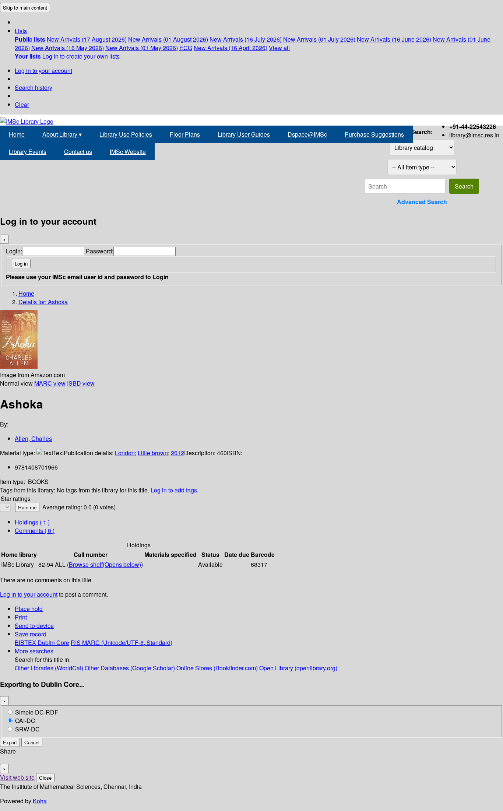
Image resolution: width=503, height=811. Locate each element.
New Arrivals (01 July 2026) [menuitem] (319, 39)
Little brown (153, 453)
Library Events (27, 151)
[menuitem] (30, 39)
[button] (21, 31)
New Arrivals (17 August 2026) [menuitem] (87, 39)
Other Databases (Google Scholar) (130, 668)
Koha (40, 801)
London (125, 453)
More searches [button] (34, 651)
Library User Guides (244, 134)
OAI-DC (25, 720)
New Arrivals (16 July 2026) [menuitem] (246, 39)
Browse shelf (105, 564)
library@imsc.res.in (474, 135)
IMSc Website (128, 151)
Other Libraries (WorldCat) (49, 668)
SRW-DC (27, 729)
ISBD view (81, 383)
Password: (99, 251)
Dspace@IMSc (307, 134)
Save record (30, 634)
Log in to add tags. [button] (174, 490)
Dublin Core (53, 642)
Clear (22, 104)
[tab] (34, 530)
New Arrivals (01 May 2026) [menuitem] (141, 47)
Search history (33, 87)
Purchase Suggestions (374, 134)
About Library (62, 134)
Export (10, 742)
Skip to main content (25, 7)
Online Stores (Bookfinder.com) (217, 668)
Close (45, 777)
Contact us (78, 151)
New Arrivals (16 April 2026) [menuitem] (230, 47)
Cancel (31, 742)
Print (21, 617)
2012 (177, 453)
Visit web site (17, 777)
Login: (14, 251)
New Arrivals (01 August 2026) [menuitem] (168, 39)
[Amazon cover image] (19, 366)
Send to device (34, 625)
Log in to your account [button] (28, 594)
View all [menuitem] (279, 47)
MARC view (50, 383)
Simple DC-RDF (36, 712)
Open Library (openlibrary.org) (298, 668)
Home (17, 134)
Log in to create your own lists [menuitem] (81, 56)
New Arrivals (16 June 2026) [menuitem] (394, 39)
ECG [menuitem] (185, 47)
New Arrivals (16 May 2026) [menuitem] (67, 47)
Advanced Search (422, 201)
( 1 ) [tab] (32, 522)
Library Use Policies (125, 134)
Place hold (29, 608)
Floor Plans (185, 134)
